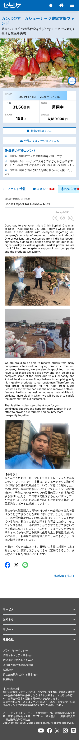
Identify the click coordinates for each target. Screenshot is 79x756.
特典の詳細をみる (41, 130)
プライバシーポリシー (15, 650)
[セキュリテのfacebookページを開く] (49, 730)
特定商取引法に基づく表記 (18, 660)
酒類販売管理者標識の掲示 (18, 664)
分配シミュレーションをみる (41, 140)
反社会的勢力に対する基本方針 (20, 674)
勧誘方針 (8, 669)
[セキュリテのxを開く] (57, 730)
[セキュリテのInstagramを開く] (65, 730)
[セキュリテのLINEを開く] (73, 730)
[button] (39, 609)
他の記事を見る (63, 575)
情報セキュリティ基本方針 (18, 655)
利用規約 (8, 679)
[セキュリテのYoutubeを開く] (41, 730)
